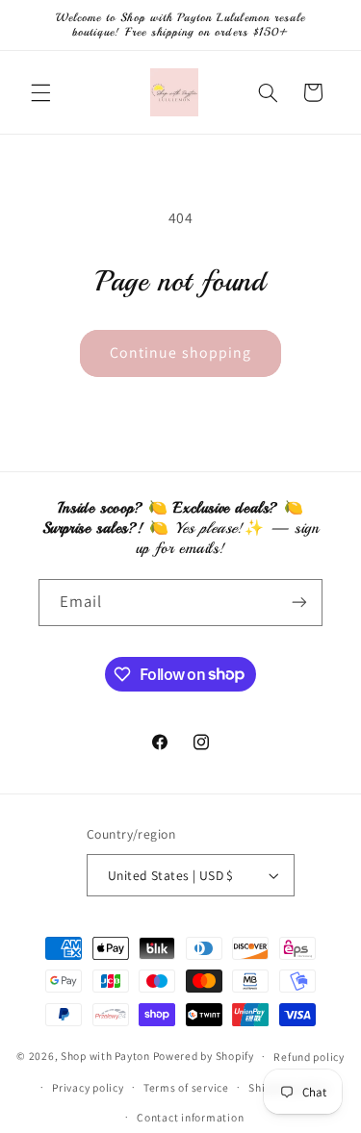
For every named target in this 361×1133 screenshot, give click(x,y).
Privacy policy (87, 1087)
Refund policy (309, 1056)
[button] (40, 92)
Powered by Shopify (203, 1055)
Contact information (190, 1117)
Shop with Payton (105, 1055)
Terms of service (186, 1087)
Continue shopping (180, 352)
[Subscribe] (299, 602)
